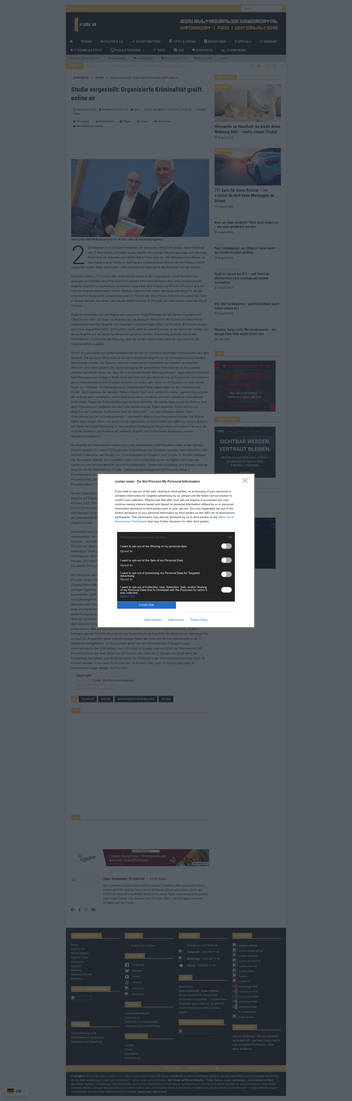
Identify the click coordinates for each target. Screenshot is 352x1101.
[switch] (226, 546)
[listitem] (176, 537)
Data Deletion (153, 619)
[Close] (246, 482)
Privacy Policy (199, 619)
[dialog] (176, 550)
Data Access (176, 619)
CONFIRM (146, 605)
